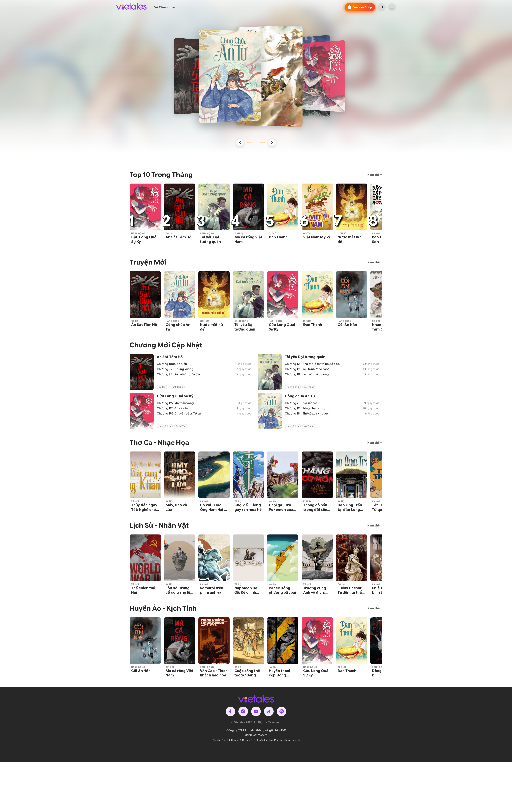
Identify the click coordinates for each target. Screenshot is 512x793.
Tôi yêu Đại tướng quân (210, 239)
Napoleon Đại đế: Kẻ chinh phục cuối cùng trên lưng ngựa (248, 595)
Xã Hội (376, 233)
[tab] (248, 142)
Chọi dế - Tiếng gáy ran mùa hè (248, 507)
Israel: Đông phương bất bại (282, 590)
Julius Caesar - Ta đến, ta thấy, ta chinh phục (351, 592)
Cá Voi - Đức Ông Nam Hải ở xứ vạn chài (213, 509)
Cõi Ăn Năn (347, 325)
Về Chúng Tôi (164, 7)
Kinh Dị (238, 233)
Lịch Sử (342, 233)
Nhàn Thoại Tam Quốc (382, 327)
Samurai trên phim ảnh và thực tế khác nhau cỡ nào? (212, 595)
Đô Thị (307, 233)
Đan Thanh (278, 237)
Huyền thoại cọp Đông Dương (279, 675)
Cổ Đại (170, 233)
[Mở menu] (392, 7)
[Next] (272, 143)
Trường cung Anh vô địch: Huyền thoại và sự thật (316, 595)
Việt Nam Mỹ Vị (316, 237)
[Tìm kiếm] (382, 7)
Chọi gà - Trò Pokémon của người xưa (281, 509)
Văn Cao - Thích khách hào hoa (214, 673)
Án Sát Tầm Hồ (178, 237)
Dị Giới (273, 233)
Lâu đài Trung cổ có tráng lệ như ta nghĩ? (178, 592)
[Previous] (240, 143)
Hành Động (138, 233)
